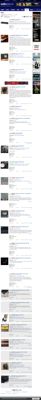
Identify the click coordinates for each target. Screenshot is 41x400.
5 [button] (28, 16)
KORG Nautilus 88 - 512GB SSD (19, 35)
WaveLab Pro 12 (16, 106)
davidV (13, 119)
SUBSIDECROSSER (28, 143)
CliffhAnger (13, 340)
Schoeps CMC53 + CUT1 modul (19, 273)
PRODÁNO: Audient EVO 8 (16, 362)
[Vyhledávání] (40, 10)
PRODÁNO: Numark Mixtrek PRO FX (18, 376)
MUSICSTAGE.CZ (14, 0)
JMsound (30, 115)
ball (12, 162)
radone (13, 20)
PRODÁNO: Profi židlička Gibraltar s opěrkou (20, 302)
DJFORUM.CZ (22, 0)
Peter (30, 359)
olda (12, 70)
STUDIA (22, 9)
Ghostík (30, 255)
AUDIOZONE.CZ (7, 0)
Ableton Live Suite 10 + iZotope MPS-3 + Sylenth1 (21, 194)
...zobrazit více (30, 124)
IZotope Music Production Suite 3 (20, 226)
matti (30, 321)
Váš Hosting (15, 393)
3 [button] (26, 16)
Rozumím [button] (35, 398)
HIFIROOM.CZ (28, 0)
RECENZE (7, 9)
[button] (23, 16)
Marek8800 (13, 178)
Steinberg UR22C (16, 133)
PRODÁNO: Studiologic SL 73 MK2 (18, 339)
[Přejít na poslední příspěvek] (31, 103)
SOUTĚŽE (31, 9)
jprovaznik (31, 298)
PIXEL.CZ (35, 0)
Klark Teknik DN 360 (17, 69)
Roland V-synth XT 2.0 (17, 53)
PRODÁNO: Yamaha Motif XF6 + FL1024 (19, 352)
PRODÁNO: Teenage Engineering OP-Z (19, 324)
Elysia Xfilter (16, 19)
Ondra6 (13, 54)
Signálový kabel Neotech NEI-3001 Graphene (20, 244)
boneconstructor (14, 325)
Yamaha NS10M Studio (17, 161)
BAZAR (27, 9)
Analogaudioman (14, 274)
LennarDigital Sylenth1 (18, 210)
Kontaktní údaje (9, 393)
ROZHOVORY (13, 9)
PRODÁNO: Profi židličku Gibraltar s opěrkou (20, 290)
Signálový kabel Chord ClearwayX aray (21, 258)
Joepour (13, 36)
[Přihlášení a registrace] (37, 10)
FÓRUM (18, 9)
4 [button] (27, 16)
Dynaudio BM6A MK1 (17, 146)
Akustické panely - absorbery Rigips (20, 118)
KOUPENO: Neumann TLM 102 (17, 314)
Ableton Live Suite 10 (17, 177)
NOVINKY (2, 9)
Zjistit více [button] (24, 398)
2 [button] (25, 16)
